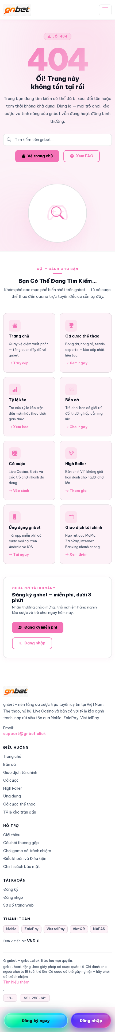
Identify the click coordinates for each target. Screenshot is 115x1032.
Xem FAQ (84, 156)
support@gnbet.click (24, 733)
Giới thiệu (11, 835)
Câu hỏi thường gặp (21, 842)
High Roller (12, 788)
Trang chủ (12, 756)
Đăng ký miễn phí (40, 627)
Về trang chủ (40, 156)
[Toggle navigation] (105, 10)
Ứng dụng (12, 796)
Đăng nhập (34, 643)
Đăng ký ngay (36, 1020)
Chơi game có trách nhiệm (27, 850)
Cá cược (11, 780)
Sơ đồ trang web (18, 905)
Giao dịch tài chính (20, 772)
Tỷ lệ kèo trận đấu (19, 812)
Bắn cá (9, 764)
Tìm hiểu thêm (16, 982)
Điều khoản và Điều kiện (24, 858)
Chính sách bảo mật (21, 866)
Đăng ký (10, 889)
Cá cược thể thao (19, 804)
